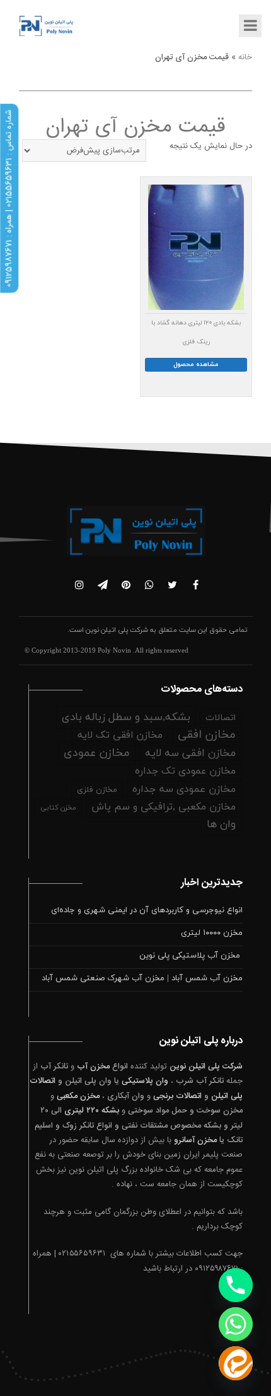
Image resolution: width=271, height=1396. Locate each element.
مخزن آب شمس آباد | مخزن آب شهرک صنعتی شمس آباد (142, 978)
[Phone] (236, 1285)
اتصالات (220, 718)
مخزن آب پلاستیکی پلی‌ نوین (191, 955)
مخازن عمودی (97, 753)
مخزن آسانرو (195, 1140)
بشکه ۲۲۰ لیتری (91, 1111)
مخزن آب (93, 1066)
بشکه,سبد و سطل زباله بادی (126, 717)
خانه (245, 57)
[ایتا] (236, 1363)
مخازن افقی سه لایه (190, 753)
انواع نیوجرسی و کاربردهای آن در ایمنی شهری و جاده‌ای (147, 910)
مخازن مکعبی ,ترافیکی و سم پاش (163, 807)
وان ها (221, 824)
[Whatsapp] (236, 1324)
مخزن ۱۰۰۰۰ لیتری (212, 933)
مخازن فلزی (97, 790)
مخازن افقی (207, 735)
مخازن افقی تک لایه (120, 735)
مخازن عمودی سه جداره (184, 789)
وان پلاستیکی (145, 1081)
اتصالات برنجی (177, 1096)
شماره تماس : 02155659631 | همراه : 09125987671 (9, 198)
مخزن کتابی (58, 808)
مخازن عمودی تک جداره (185, 771)
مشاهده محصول (196, 364)
